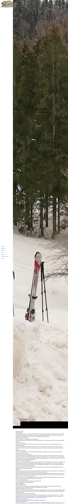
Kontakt (2, 252)
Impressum (3, 254)
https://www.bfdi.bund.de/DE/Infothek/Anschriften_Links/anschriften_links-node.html (30, 500)
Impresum (2, 258)
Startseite (2, 246)
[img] (40, 214)
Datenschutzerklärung (4, 256)
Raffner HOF (3, 248)
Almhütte (2, 250)
